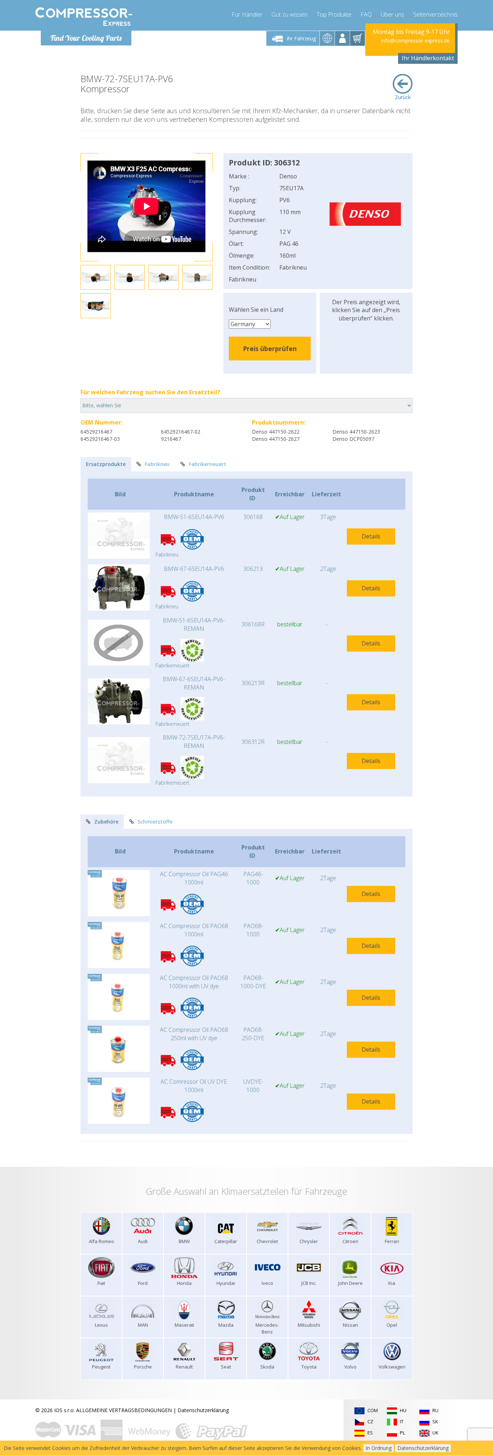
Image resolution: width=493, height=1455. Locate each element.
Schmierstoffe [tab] (155, 821)
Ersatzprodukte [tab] (106, 464)
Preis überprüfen (270, 348)
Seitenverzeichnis (435, 14)
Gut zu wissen (289, 14)
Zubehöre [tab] (106, 821)
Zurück (403, 97)
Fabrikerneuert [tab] (207, 464)
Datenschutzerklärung (203, 1410)
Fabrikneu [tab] (157, 464)
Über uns (392, 14)
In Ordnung (379, 1448)
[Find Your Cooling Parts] (83, 16)
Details (371, 536)
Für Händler (247, 14)
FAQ (366, 14)
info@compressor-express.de (415, 40)
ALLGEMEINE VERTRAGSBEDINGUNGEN (124, 1410)
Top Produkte (334, 14)
